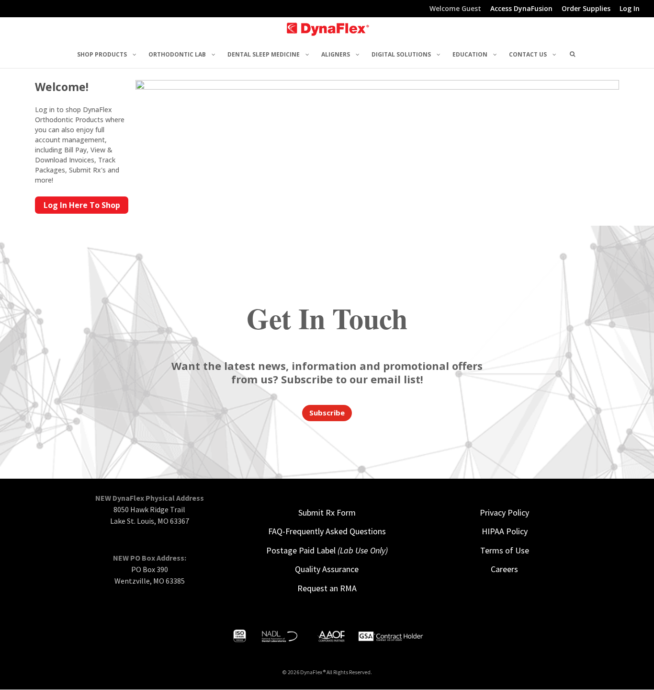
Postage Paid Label (327, 550)
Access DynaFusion (521, 9)
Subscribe (327, 412)
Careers (504, 569)
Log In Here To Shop (82, 205)
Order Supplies (586, 9)
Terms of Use (504, 550)
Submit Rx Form (327, 512)
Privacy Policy (504, 512)
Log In (630, 9)
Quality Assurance (327, 569)
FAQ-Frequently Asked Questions (327, 531)
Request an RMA (327, 588)
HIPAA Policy (505, 531)
